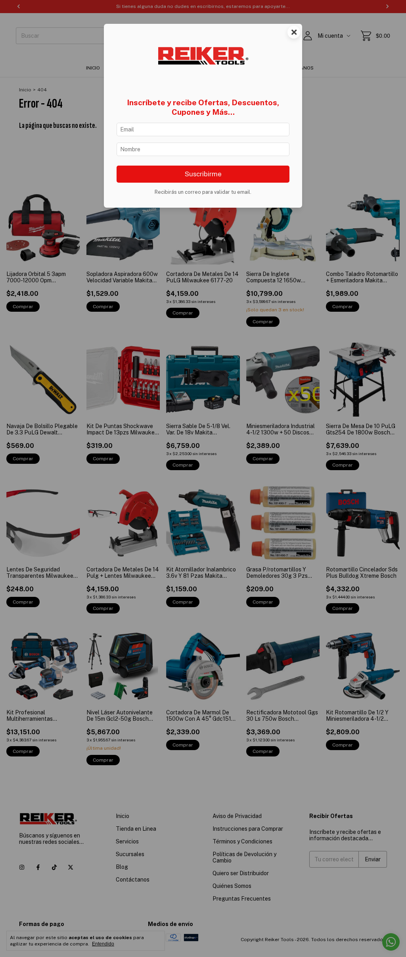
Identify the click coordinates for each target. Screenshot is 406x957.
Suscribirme (203, 174)
